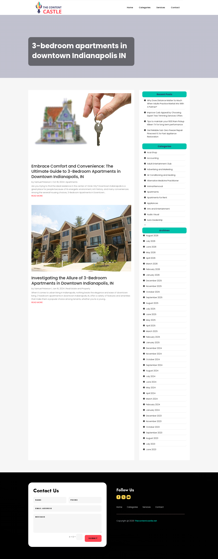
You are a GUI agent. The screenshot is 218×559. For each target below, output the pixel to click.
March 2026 (152, 263)
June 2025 (151, 314)
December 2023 (154, 415)
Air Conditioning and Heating (161, 175)
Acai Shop (152, 152)
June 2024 (151, 381)
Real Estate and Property (78, 288)
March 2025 (152, 331)
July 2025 (150, 308)
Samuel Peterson (42, 182)
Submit (93, 538)
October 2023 (153, 427)
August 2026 (152, 235)
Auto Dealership (155, 220)
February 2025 (153, 337)
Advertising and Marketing (160, 169)
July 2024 (150, 376)
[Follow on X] (123, 497)
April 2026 (150, 258)
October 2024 (153, 359)
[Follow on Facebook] (118, 497)
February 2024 (153, 404)
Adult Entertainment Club (159, 163)
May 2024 (151, 387)
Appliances (152, 203)
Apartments (71, 182)
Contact (175, 7)
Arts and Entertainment (158, 208)
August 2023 (152, 438)
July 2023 (150, 443)
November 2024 (154, 353)
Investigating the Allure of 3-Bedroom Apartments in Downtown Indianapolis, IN (72, 280)
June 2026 (151, 246)
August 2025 (152, 303)
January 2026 (153, 275)
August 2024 (152, 370)
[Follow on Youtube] (129, 497)
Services (160, 7)
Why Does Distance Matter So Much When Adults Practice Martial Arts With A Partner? (165, 103)
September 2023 (154, 432)
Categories (145, 7)
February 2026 (153, 269)
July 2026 (150, 241)
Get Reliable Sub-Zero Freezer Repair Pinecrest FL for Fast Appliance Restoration (165, 133)
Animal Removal (155, 186)
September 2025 (154, 297)
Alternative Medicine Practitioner (163, 180)
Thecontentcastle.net (146, 520)
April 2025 (150, 325)
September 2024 (154, 365)
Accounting (153, 158)
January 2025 (153, 342)
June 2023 (151, 449)
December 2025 (154, 280)
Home (130, 7)
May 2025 (151, 320)
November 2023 (153, 421)
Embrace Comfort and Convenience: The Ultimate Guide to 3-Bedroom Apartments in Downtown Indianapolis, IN (76, 171)
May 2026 (151, 252)
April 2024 (150, 393)
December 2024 (154, 348)
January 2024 (153, 410)
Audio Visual (153, 214)
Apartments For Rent (157, 197)
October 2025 (153, 291)
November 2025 (154, 286)
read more (37, 195)
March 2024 (152, 398)
